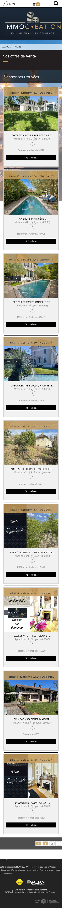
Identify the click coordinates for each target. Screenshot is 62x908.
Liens (29, 869)
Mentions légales (18, 869)
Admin (35, 869)
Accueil (6, 46)
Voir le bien (31, 157)
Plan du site (5, 869)
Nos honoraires (46, 869)
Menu (12, 3)
